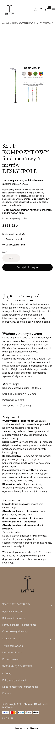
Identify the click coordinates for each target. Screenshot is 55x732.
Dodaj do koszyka (27, 267)
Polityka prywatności (14, 680)
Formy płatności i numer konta (19, 624)
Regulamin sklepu (12, 611)
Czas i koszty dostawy (15, 631)
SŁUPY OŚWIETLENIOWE (22, 23)
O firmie (6, 673)
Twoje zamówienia (12, 645)
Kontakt (6, 693)
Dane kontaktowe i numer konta (20, 686)
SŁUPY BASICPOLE (45, 23)
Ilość (4, 252)
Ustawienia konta (12, 652)
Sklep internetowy (26, 728)
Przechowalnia (10, 659)
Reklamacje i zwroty (13, 618)
